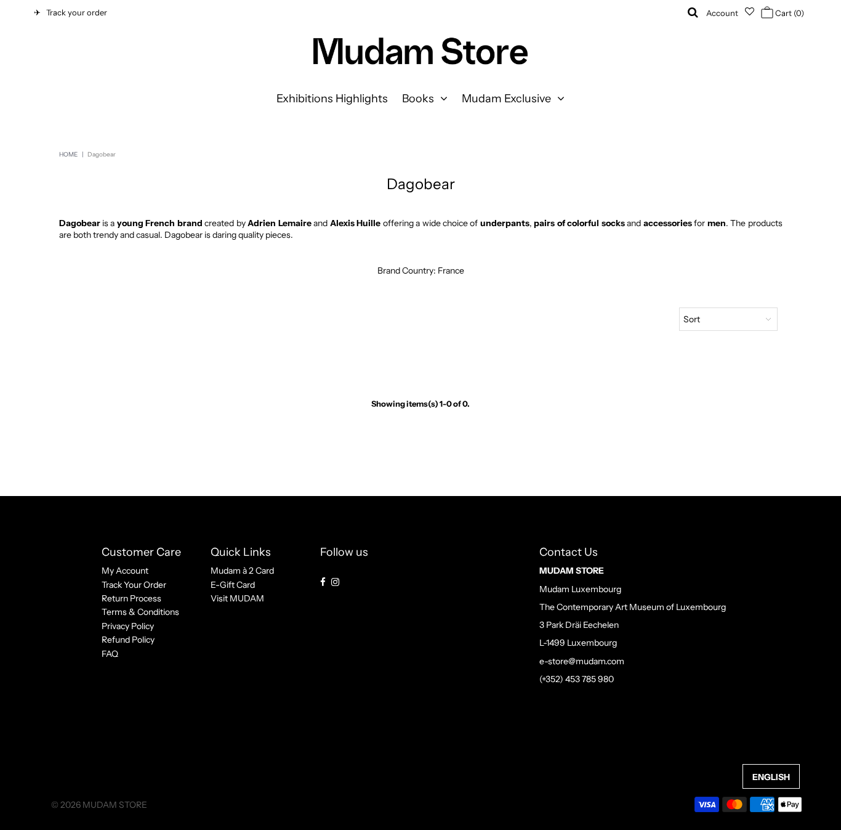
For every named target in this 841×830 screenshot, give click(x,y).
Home (68, 154)
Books (418, 98)
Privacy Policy (128, 626)
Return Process (131, 598)
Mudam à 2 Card (242, 570)
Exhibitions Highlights (332, 98)
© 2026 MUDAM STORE (99, 804)
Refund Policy (128, 639)
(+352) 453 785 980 (576, 679)
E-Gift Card (233, 584)
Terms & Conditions (140, 611)
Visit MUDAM (237, 598)
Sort (691, 319)
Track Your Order (134, 584)
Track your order (74, 12)
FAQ (110, 653)
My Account (125, 570)
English (771, 777)
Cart (788, 13)
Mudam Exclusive (506, 98)
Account (722, 13)
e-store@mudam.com (581, 661)
